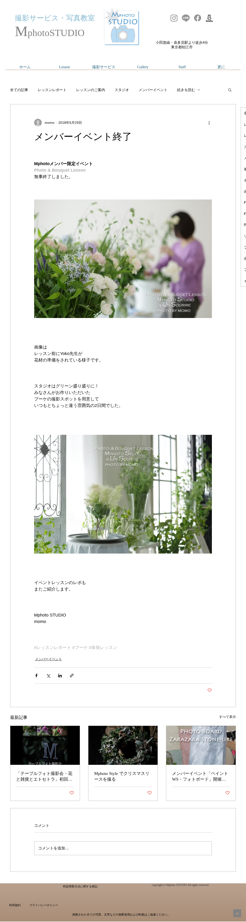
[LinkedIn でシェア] (60, 675)
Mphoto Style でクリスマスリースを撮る (121, 776)
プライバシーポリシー (43, 905)
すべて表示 (227, 717)
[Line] (186, 18)
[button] (230, 90)
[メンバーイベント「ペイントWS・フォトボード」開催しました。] (201, 745)
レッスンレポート (52, 90)
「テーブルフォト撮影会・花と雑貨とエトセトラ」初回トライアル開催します (44, 776)
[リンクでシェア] (71, 675)
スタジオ (122, 90)
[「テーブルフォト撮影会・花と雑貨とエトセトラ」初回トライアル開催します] (45, 745)
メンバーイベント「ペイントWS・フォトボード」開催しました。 (200, 776)
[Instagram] (174, 18)
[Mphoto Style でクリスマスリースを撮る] (123, 745)
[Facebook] (197, 18)
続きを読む (186, 90)
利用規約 (15, 905)
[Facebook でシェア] (36, 675)
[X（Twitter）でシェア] (48, 675)
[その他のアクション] (209, 122)
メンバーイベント (153, 90)
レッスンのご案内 (90, 90)
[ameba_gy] (209, 18)
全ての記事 (19, 90)
